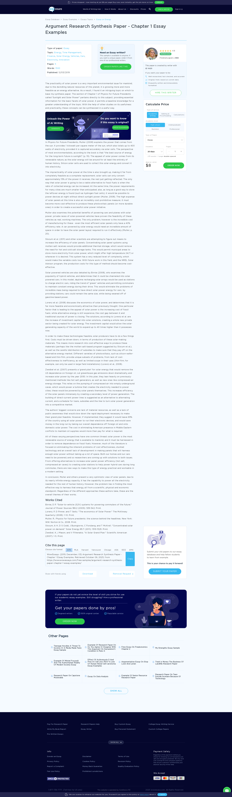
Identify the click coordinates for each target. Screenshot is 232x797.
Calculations (179, 115)
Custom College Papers (159, 729)
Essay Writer (86, 729)
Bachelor (155, 129)
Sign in (178, 9)
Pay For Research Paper (57, 724)
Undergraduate (174, 125)
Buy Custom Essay (123, 724)
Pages (168, 146)
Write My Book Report (56, 729)
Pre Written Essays (55, 734)
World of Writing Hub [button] (92, 9)
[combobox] (165, 140)
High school (155, 125)
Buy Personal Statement (125, 729)
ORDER (159, 2)
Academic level (152, 121)
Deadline (149, 146)
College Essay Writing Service (161, 724)
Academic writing (152, 115)
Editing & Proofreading (165, 115)
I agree (162, 794)
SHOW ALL (115, 742)
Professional (175, 129)
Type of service (153, 110)
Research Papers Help (90, 724)
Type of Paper (151, 135)
